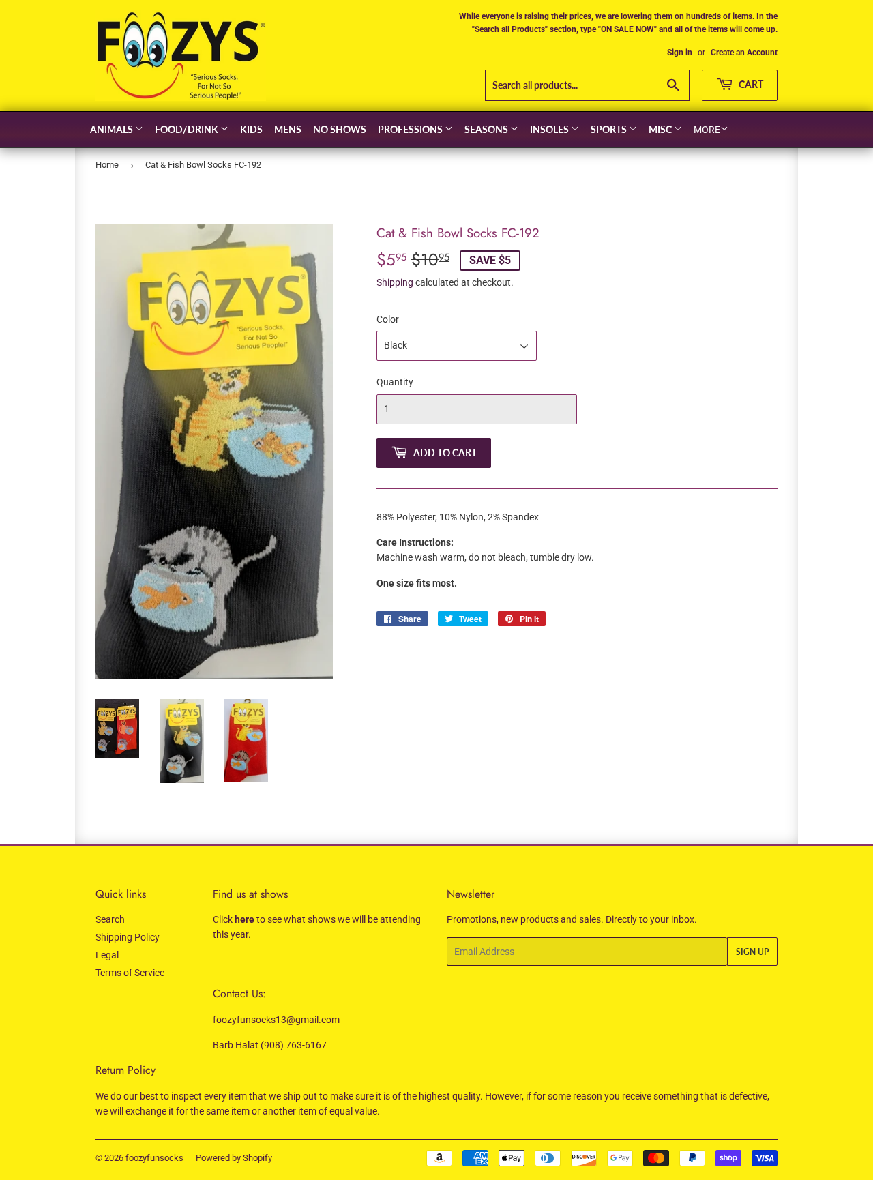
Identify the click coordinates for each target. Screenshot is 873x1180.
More (707, 129)
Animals (112, 129)
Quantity (394, 382)
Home (107, 165)
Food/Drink (187, 129)
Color (387, 319)
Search (110, 919)
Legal (107, 954)
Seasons (487, 129)
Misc (661, 129)
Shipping (394, 282)
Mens (287, 129)
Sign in (679, 52)
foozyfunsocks (154, 1158)
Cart (750, 84)
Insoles (550, 129)
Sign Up (752, 952)
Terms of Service (129, 972)
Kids (251, 129)
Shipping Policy (127, 937)
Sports (610, 129)
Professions (411, 129)
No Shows (339, 129)
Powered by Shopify (234, 1158)
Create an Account (744, 52)
